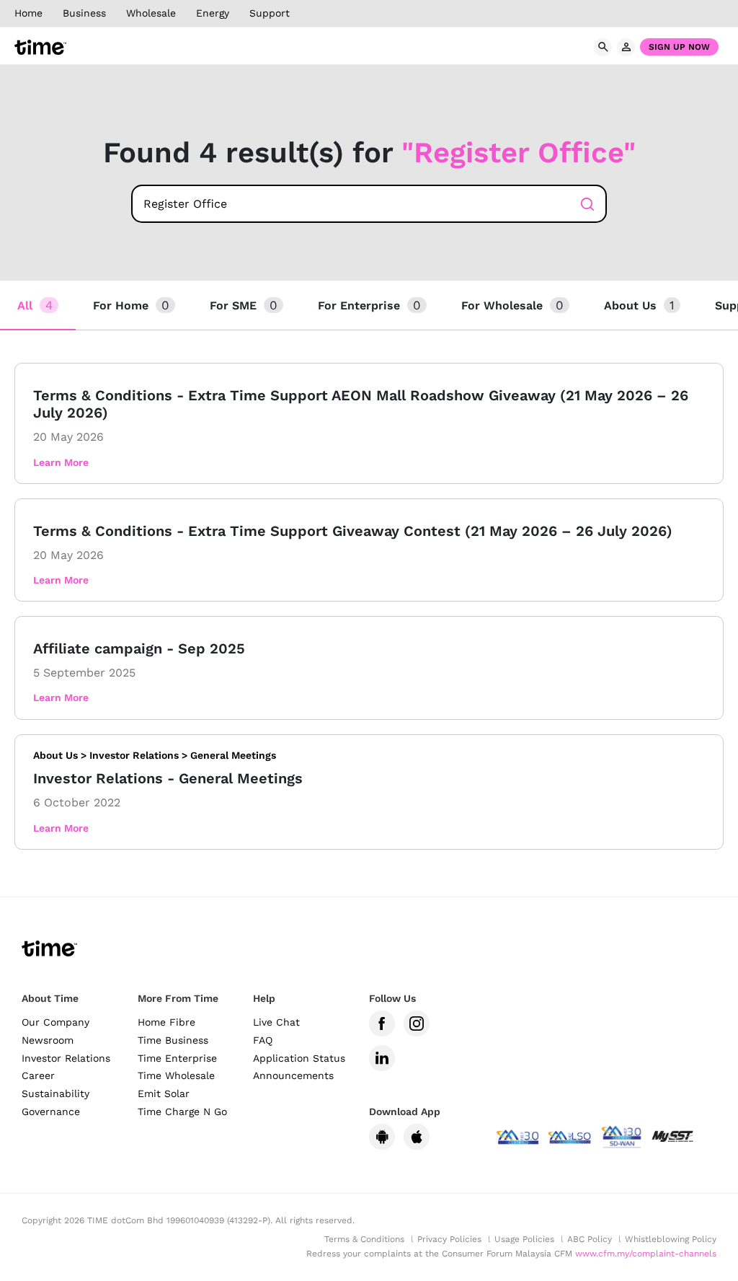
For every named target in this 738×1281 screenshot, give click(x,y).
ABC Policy (589, 1239)
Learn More (61, 462)
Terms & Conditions (364, 1239)
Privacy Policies (449, 1239)
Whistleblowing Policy (670, 1239)
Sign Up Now (679, 47)
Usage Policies (524, 1239)
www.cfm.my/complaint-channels (645, 1254)
